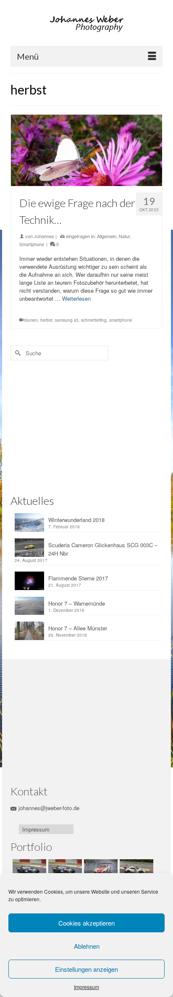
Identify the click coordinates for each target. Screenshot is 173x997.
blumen (31, 320)
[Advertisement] (67, 425)
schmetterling (94, 320)
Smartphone (31, 244)
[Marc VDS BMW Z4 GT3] (135, 869)
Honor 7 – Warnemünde (76, 603)
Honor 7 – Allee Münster (77, 628)
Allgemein (106, 236)
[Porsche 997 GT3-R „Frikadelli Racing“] (100, 869)
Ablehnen (87, 946)
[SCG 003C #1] (28, 869)
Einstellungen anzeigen (86, 969)
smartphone (120, 320)
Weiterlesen (76, 298)
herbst (46, 320)
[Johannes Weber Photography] (88, 23)
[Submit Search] (16, 353)
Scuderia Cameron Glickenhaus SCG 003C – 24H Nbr (102, 549)
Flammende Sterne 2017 (78, 578)
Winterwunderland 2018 (76, 520)
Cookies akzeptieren (86, 922)
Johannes (44, 236)
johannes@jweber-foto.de (48, 808)
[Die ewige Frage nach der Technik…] (86, 150)
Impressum (86, 986)
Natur (124, 236)
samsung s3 (67, 320)
